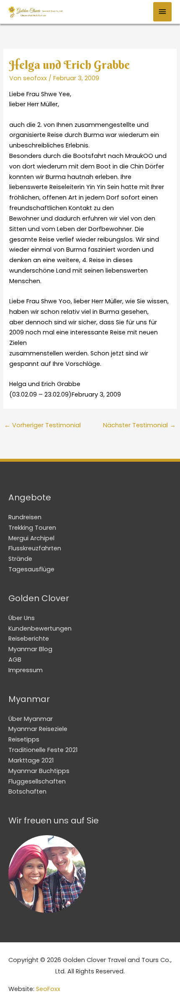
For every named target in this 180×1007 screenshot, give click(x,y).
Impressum (25, 670)
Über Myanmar (30, 719)
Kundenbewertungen (40, 628)
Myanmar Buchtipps (38, 771)
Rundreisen (24, 517)
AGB (14, 659)
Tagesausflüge (31, 569)
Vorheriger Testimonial (42, 425)
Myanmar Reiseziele (37, 729)
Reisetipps (23, 739)
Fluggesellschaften (37, 781)
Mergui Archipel (31, 538)
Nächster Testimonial (139, 425)
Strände (20, 559)
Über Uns (21, 618)
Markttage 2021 (31, 760)
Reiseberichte (28, 638)
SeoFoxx (48, 989)
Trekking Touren (32, 527)
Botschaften (27, 791)
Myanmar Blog (30, 649)
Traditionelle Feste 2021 (42, 750)
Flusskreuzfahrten (34, 548)
